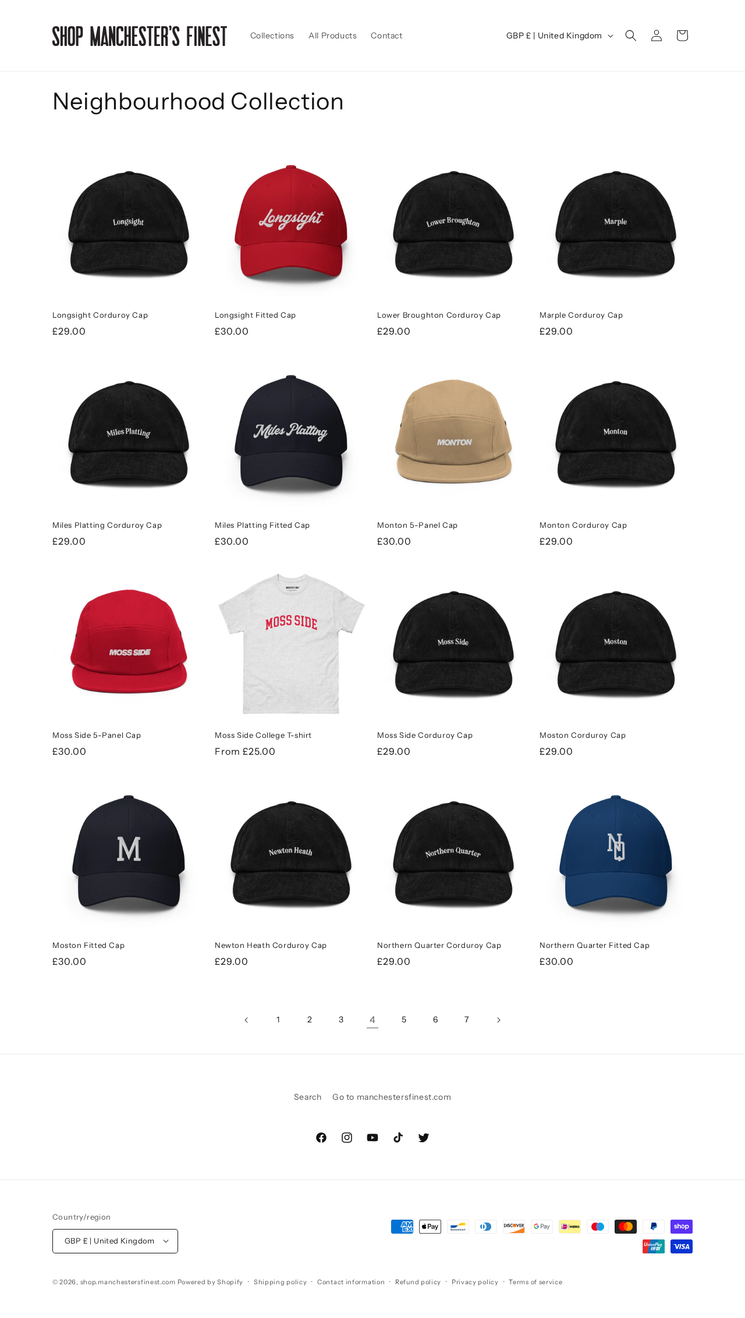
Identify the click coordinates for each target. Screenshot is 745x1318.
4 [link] (373, 1019)
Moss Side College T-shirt (263, 735)
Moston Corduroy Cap (583, 735)
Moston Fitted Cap (88, 945)
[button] (631, 35)
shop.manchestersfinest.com (128, 1281)
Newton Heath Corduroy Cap (271, 945)
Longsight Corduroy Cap (100, 314)
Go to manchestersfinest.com (391, 1097)
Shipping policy (280, 1281)
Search (308, 1097)
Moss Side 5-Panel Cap (96, 735)
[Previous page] (247, 1020)
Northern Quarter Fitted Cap (595, 945)
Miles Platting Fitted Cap (262, 525)
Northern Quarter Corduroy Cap (439, 945)
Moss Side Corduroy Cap (425, 735)
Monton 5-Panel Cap (417, 525)
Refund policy (418, 1281)
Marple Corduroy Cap (581, 314)
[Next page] (498, 1020)
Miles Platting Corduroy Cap (107, 525)
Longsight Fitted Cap (255, 314)
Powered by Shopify (211, 1281)
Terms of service (535, 1281)
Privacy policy (475, 1281)
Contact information (351, 1281)
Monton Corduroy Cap (583, 525)
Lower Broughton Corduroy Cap (439, 314)
